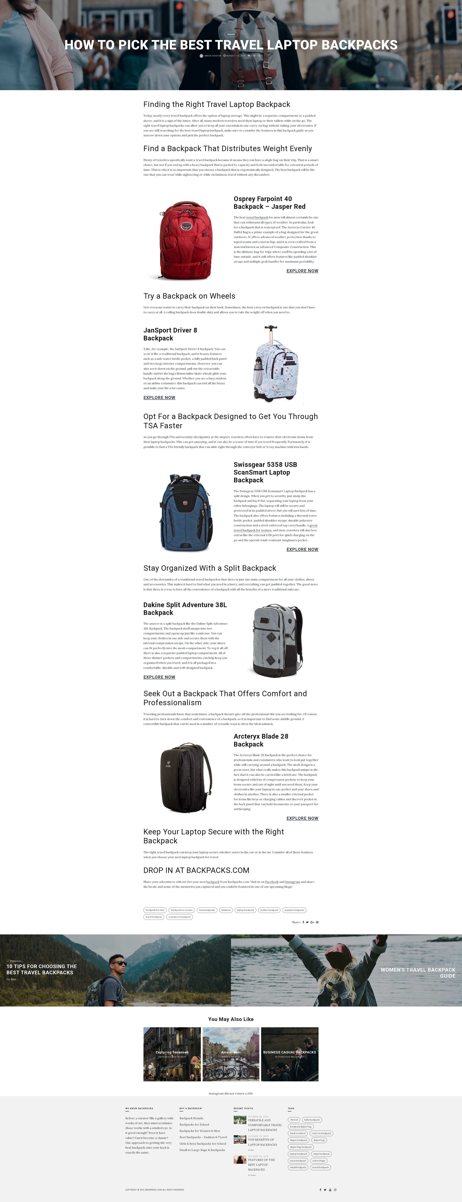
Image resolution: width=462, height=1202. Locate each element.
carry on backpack (321, 1133)
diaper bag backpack (300, 1147)
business (226, 910)
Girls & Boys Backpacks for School (203, 1143)
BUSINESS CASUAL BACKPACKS (289, 1054)
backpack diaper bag (300, 1126)
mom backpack (298, 1160)
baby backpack (312, 1119)
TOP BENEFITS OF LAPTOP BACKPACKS (262, 1144)
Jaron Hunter (212, 56)
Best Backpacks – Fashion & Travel (203, 1137)
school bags (319, 1160)
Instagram (292, 882)
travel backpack (257, 217)
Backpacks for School (194, 1124)
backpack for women (182, 910)
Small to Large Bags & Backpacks (202, 1150)
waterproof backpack (180, 916)
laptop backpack (245, 910)
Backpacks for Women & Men (200, 1131)
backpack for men (155, 910)
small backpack (298, 1167)
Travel (231, 34)
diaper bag (319, 1140)
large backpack (321, 1153)
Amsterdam (231, 1054)
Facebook (271, 882)
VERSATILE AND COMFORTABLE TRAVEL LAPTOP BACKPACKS (265, 1125)
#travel (294, 1119)
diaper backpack (298, 1140)
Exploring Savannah (172, 1054)
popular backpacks (294, 910)
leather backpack (269, 910)
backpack (212, 882)
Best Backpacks (207, 910)
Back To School (297, 1133)
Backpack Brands (191, 1118)
